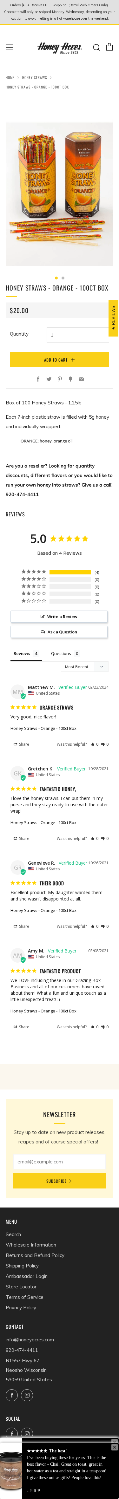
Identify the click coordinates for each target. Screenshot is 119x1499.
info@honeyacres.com (30, 1340)
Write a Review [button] (62, 616)
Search (13, 1234)
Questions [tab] (61, 653)
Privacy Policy (21, 1308)
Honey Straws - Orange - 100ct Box (43, 728)
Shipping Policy (22, 1266)
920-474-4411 (22, 1350)
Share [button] (23, 744)
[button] (94, 744)
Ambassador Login (27, 1276)
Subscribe (56, 1181)
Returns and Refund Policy (35, 1255)
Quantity (19, 334)
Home (10, 77)
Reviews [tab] (22, 653)
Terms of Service (24, 1297)
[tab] (56, 278)
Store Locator (21, 1287)
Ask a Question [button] (62, 632)
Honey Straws (34, 77)
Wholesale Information (31, 1245)
